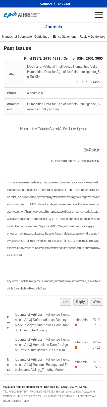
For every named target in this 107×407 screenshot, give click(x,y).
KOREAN (46, 3)
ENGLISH (64, 3)
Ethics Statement (64, 36)
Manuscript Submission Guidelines (25, 36)
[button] (33, 93)
